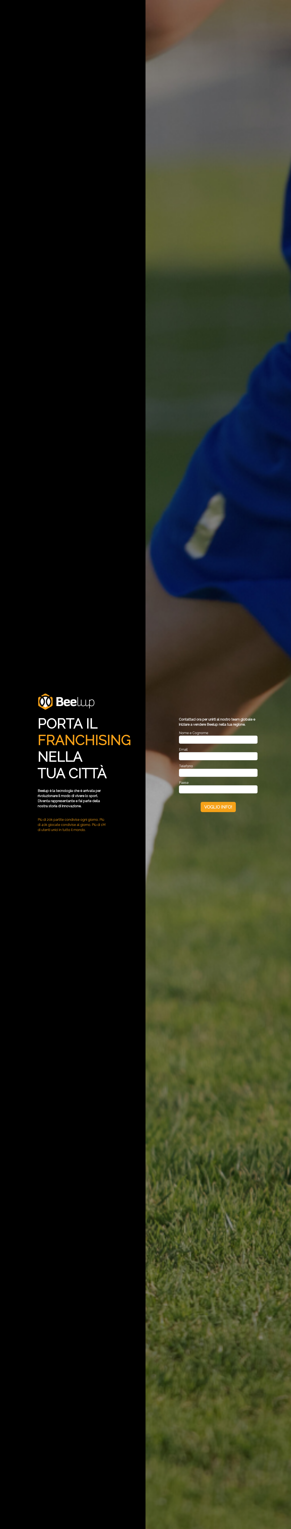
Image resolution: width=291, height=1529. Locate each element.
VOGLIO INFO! (218, 807)
